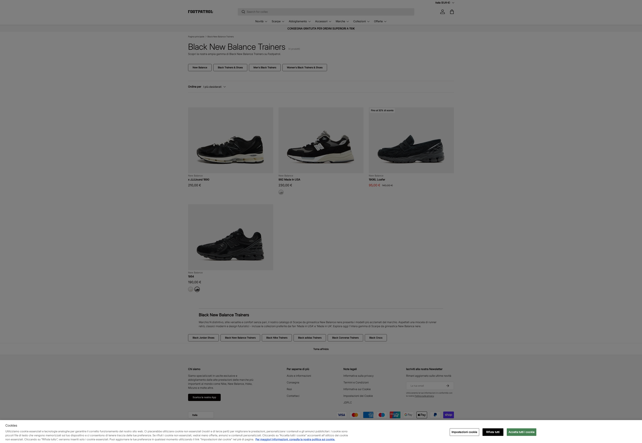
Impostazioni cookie (464, 432)
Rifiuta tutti (493, 432)
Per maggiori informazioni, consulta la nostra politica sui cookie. (295, 439)
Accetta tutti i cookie (522, 432)
